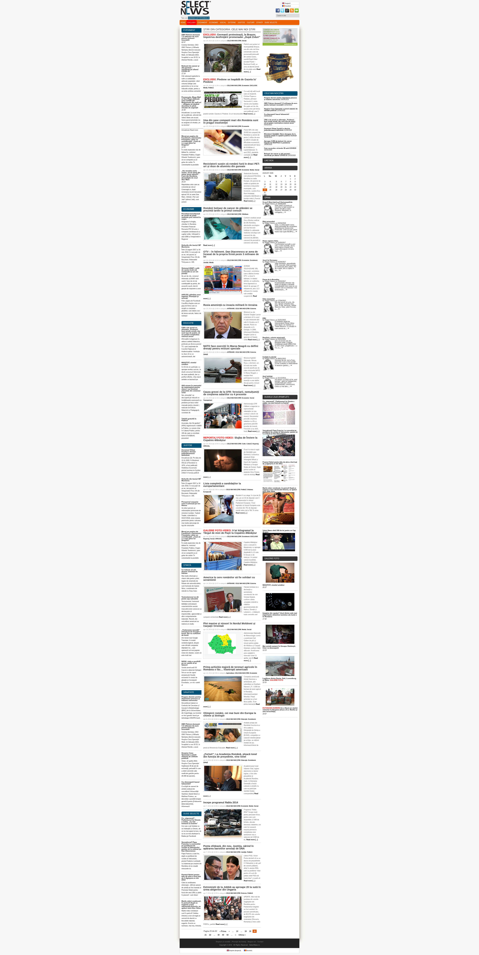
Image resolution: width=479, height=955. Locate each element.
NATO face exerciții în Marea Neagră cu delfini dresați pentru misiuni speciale (230, 347)
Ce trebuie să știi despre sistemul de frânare (189, 571)
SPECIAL (206, 446)
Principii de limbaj (239, 941)
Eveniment (202, 22)
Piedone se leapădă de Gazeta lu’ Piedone (229, 80)
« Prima (223, 931)
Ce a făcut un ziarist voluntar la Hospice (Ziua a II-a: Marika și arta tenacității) (280, 709)
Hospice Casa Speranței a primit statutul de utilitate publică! (189, 755)
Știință (259, 22)
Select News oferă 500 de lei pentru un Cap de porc (279, 531)
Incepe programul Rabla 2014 (220, 802)
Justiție (241, 22)
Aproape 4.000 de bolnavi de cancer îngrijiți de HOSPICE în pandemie (278, 142)
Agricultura (230, 673)
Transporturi (207, 400)
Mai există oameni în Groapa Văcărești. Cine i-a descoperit (279, 647)
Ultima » (242, 935)
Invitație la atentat (269, 357)
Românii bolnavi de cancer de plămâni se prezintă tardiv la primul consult (227, 209)
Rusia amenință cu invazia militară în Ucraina (230, 305)
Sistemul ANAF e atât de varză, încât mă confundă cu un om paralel (190, 270)
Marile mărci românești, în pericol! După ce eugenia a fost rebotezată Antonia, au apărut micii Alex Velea (191, 904)
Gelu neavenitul (269, 299)
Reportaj (255, 444)
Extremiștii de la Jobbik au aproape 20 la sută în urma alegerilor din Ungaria (232, 888)
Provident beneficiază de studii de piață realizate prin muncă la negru (191, 216)
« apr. (265, 195)
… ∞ (284, 212)
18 (246, 931)
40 (223, 935)
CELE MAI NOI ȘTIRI (234, 41)
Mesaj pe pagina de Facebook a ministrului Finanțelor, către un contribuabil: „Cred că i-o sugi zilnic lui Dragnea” (191, 140)
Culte (244, 444)
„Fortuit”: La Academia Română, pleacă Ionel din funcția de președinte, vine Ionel (230, 755)
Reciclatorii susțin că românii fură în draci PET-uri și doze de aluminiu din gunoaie (231, 165)
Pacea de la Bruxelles (271, 280)
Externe (232, 22)
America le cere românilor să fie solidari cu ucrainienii (229, 578)
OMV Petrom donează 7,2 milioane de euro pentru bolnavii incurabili (190, 37)
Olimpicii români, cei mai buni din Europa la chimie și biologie (229, 714)
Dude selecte (271, 22)
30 (219, 935)
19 (250, 931)
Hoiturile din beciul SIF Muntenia (191, 246)
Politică (211, 88)
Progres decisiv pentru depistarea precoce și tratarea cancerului (191, 698)
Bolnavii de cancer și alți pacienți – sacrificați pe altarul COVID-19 (190, 68)
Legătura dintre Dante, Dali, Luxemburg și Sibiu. (279, 679)
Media (205, 88)
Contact (260, 941)
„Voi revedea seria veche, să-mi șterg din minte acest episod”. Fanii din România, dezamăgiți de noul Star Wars (190, 175)
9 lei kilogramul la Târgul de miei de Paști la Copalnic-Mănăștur (230, 531)
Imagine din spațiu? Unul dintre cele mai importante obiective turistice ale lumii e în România (280, 615)
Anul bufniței (268, 376)
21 (206, 935)
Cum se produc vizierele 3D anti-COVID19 (280, 148)
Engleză (287, 3)
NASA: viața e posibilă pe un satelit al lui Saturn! (190, 663)
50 (228, 935)
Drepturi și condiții (223, 941)
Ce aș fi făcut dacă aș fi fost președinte (277, 202)
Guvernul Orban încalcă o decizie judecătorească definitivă (188, 452)
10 (237, 931)
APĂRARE (231, 308)
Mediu (252, 170)
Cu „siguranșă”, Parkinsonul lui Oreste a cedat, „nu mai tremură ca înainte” (190, 820)
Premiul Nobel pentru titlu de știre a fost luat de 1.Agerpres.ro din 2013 (191, 877)
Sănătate (245, 214)
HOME (183, 22)
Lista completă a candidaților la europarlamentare (222, 484)
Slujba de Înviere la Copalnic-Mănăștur (230, 439)
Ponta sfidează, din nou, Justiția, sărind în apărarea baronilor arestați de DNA (228, 847)
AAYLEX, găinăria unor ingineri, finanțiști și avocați (191, 296)
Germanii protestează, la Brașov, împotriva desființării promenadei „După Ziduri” (231, 35)
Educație (244, 719)
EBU (264, 318)
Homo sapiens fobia (270, 241)
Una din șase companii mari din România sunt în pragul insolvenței (230, 121)
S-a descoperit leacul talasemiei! (190, 783)
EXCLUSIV (191, 22)
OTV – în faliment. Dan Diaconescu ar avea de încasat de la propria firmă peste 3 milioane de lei (231, 254)
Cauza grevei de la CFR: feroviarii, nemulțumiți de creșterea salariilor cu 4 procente (231, 393)
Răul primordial (269, 221)
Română (287, 6)
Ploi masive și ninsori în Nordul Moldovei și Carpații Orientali (229, 624)
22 (210, 935)
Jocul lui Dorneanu (270, 260)
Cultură (250, 22)
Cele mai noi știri (273, 93)
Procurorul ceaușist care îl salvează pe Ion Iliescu (190, 503)
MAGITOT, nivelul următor (188, 363)
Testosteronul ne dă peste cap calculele (190, 598)
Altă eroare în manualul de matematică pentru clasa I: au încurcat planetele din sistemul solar (191, 388)
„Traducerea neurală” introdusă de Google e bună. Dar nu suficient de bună (191, 632)
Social (223, 22)
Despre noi (252, 941)
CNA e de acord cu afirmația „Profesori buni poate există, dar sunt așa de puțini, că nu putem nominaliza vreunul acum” (190, 332)
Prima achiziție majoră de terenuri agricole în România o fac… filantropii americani (230, 668)
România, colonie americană (274, 338)
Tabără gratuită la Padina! (188, 419)
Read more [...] (249, 114)
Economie (213, 22)
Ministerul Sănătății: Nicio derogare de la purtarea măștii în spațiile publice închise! (280, 135)
